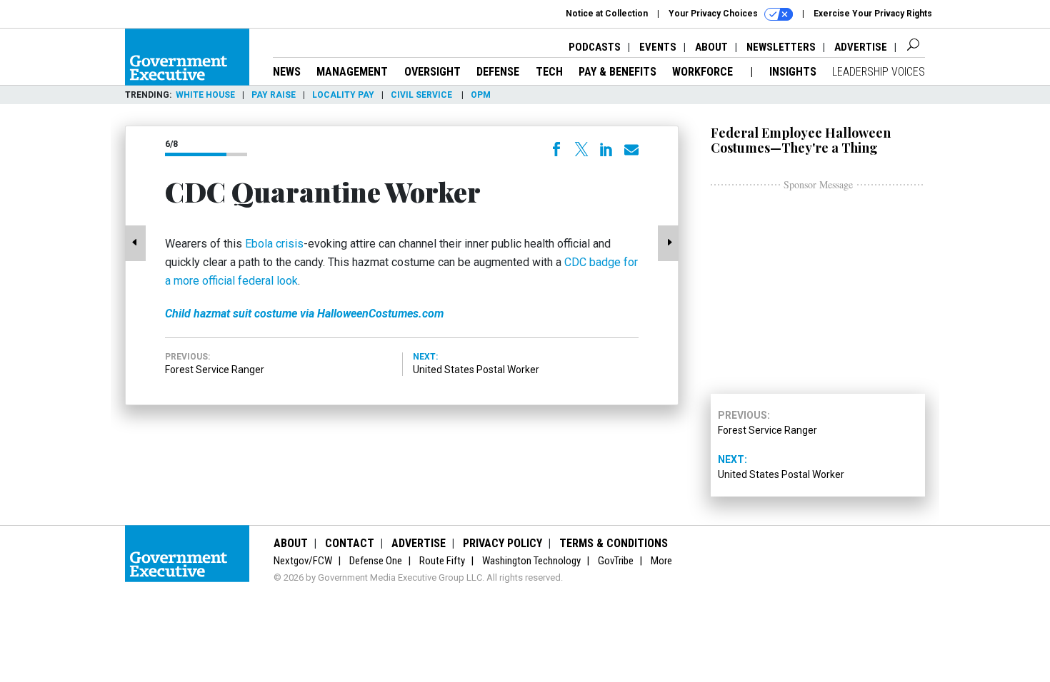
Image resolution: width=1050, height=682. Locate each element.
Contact (349, 543)
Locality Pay (343, 95)
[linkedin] (606, 149)
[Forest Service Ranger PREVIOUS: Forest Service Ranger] (135, 243)
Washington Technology (531, 560)
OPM (481, 95)
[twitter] (581, 149)
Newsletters (781, 47)
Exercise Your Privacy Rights (873, 14)
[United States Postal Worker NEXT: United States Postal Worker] (668, 243)
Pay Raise (273, 95)
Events (657, 47)
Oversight (432, 71)
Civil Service (422, 95)
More (661, 560)
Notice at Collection (607, 14)
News (287, 71)
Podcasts (595, 47)
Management (352, 71)
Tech (549, 71)
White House (205, 95)
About (711, 47)
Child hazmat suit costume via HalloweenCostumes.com (304, 313)
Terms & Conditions (613, 543)
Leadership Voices (878, 71)
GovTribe (616, 560)
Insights (792, 71)
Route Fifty (442, 560)
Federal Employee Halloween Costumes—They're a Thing (801, 140)
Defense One (375, 560)
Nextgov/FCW (303, 560)
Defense (497, 71)
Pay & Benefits (617, 71)
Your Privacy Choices (714, 14)
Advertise (860, 47)
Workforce (704, 71)
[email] (631, 150)
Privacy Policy (502, 543)
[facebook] (556, 149)
